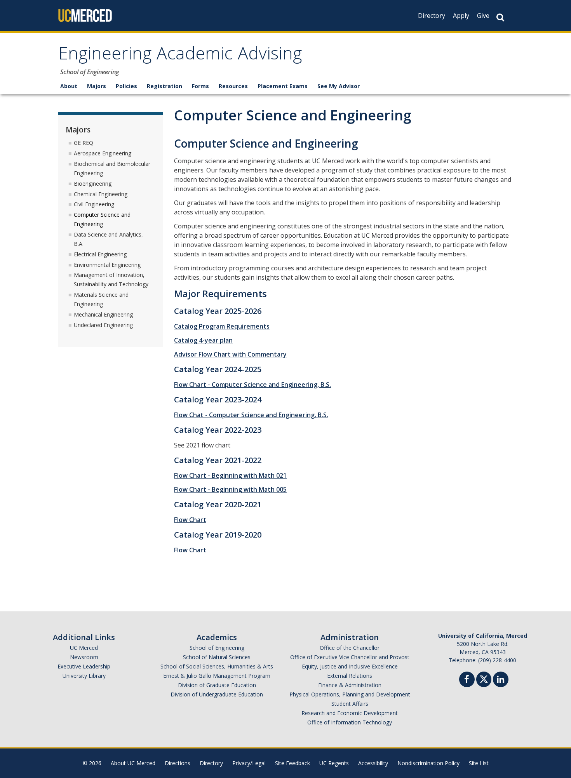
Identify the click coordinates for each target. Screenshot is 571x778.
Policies (126, 86)
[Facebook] (467, 680)
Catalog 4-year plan (203, 340)
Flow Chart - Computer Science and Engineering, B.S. (252, 384)
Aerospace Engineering (102, 153)
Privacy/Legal (249, 763)
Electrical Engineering (100, 254)
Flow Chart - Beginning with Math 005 (230, 489)
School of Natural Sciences (217, 657)
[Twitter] (483, 678)
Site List (479, 763)
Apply (461, 15)
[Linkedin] (501, 680)
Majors (96, 86)
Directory (431, 15)
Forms (200, 86)
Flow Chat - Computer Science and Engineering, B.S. (251, 415)
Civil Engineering (94, 204)
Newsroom (84, 657)
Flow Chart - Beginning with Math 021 (230, 475)
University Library (84, 675)
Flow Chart (190, 519)
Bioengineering (92, 183)
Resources (233, 86)
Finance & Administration (349, 685)
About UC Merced (133, 763)
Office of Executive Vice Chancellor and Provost (349, 657)
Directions (177, 763)
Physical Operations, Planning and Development (349, 694)
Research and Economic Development (349, 713)
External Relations (349, 675)
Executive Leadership (83, 666)
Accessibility (373, 763)
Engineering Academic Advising (180, 56)
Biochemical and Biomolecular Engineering (112, 168)
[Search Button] (500, 17)
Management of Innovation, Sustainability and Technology (111, 279)
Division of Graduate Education (217, 685)
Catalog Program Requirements (222, 326)
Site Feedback (292, 763)
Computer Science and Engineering (102, 219)
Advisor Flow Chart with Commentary (230, 354)
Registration (164, 86)
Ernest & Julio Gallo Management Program (216, 675)
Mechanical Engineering (103, 314)
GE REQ (83, 142)
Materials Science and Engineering (101, 299)
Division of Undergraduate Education (217, 694)
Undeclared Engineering (103, 325)
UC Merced (84, 647)
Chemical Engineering (100, 194)
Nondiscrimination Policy (428, 763)
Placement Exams (283, 86)
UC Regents (334, 763)
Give (483, 15)
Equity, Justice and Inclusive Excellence (350, 666)
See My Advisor (338, 86)
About (68, 86)
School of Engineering (217, 647)
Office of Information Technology (349, 722)
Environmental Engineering (107, 264)
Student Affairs (349, 703)
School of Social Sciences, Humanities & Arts (216, 666)
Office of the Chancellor (350, 647)
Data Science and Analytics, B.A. (108, 239)
